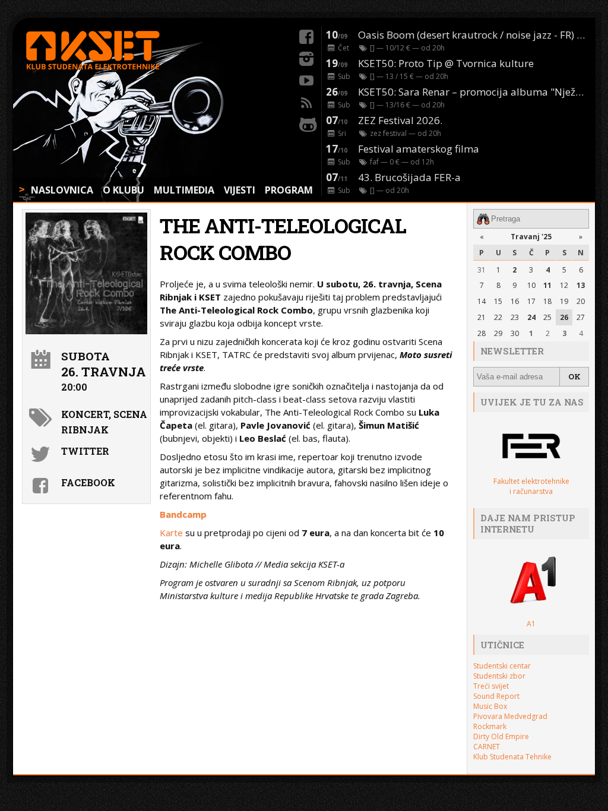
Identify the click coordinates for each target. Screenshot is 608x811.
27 (581, 317)
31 (481, 270)
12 (564, 285)
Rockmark (489, 726)
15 (498, 301)
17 (531, 301)
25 (547, 317)
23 (515, 317)
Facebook (88, 482)
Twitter (85, 451)
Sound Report (496, 696)
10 (531, 285)
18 (547, 301)
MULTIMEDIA (184, 190)
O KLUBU (123, 190)
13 (581, 285)
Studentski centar (502, 666)
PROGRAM (289, 190)
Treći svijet (491, 686)
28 (481, 333)
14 (481, 301)
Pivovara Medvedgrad (510, 716)
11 (547, 285)
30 (515, 333)
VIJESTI (239, 190)
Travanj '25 (531, 237)
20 (581, 301)
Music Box (490, 706)
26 (564, 317)
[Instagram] (306, 57)
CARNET (486, 747)
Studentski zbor (499, 676)
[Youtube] (306, 79)
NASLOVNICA (62, 190)
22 (498, 317)
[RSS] (306, 101)
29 (498, 333)
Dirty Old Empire (501, 736)
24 (531, 317)
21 (481, 317)
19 (564, 301)
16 (515, 301)
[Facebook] (306, 35)
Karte (171, 532)
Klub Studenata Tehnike (512, 757)
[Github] (306, 123)
